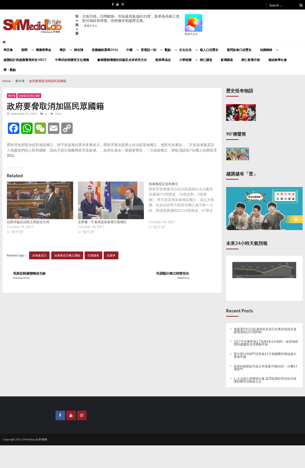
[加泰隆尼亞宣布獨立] (184, 209)
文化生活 (185, 50)
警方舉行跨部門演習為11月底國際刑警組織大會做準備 (265, 351)
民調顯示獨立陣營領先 (172, 273)
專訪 (63, 50)
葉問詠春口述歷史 (239, 50)
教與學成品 (163, 60)
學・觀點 (10, 70)
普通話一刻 (148, 50)
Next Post (183, 277)
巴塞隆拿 (93, 255)
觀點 (168, 50)
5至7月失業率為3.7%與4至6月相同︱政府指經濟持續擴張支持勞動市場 (266, 338)
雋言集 (8, 50)
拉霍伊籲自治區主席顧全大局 (28, 222)
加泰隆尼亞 (39, 255)
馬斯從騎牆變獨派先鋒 (29, 273)
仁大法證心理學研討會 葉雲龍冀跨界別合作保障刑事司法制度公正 (265, 376)
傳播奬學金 (43, 50)
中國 (129, 50)
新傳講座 (227, 60)
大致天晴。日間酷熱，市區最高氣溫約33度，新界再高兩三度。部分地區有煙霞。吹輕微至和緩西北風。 (132, 20)
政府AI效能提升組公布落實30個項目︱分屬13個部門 (265, 363)
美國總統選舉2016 (105, 50)
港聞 (24, 50)
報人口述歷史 (209, 50)
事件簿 (11, 95)
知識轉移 (266, 50)
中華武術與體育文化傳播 (72, 60)
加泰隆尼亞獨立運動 (29, 95)
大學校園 (185, 60)
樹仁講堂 (206, 60)
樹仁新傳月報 (250, 60)
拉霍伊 (111, 255)
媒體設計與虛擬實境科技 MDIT (25, 60)
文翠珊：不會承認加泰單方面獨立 (102, 222)
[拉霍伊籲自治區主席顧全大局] (40, 200)
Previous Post (21, 277)
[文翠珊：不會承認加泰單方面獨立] (111, 200)
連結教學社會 (277, 60)
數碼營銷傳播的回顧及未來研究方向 (122, 60)
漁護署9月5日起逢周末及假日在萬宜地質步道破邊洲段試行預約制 (265, 326)
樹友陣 (78, 50)
